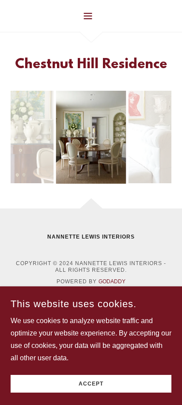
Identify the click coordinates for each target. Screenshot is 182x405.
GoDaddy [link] (112, 281)
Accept (91, 384)
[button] (91, 16)
